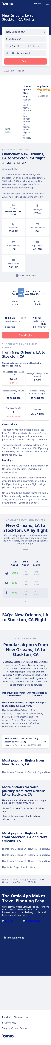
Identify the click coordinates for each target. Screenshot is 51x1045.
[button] (15, 46)
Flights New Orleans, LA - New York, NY (22, 848)
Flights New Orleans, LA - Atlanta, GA (21, 854)
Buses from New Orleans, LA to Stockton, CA (24, 810)
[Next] (44, 292)
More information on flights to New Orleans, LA (21, 817)
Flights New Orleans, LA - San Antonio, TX (23, 772)
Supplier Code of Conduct (15, 1028)
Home (5, 879)
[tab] (14, 302)
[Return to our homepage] (7, 3)
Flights (15, 879)
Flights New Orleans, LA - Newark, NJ (20, 861)
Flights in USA (29, 879)
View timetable (13, 416)
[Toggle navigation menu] (47, 3)
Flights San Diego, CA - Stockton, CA (20, 867)
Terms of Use (21, 1017)
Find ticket (13, 383)
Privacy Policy (9, 1022)
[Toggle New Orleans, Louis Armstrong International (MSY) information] (45, 741)
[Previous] (6, 563)
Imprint (6, 1017)
